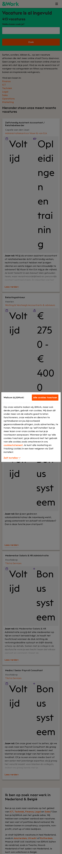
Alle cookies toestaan (45, 397)
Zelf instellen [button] (11, 458)
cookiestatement (13, 445)
